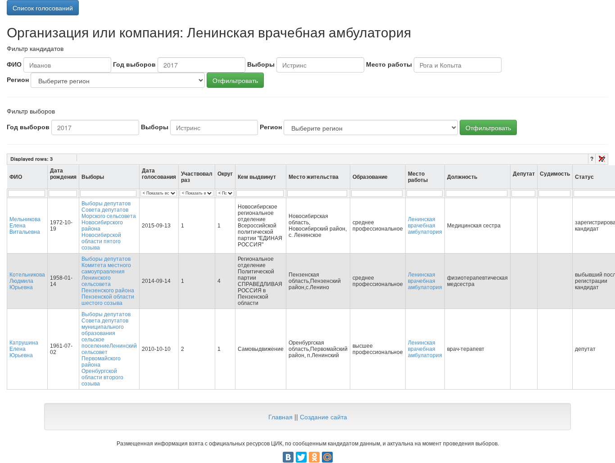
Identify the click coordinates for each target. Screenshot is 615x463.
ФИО (14, 63)
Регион (18, 79)
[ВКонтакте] (288, 457)
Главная (280, 416)
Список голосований (43, 7)
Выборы (261, 63)
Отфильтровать (235, 80)
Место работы (389, 63)
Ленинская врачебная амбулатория (425, 225)
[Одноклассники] (314, 457)
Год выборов (134, 63)
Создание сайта (323, 416)
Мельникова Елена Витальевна (25, 225)
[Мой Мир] (327, 457)
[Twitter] (301, 457)
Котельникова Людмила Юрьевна (27, 281)
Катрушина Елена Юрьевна (23, 349)
